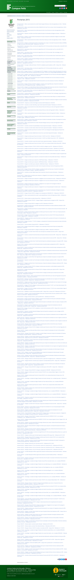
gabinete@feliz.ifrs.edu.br (30, 573)
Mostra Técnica (10, 120)
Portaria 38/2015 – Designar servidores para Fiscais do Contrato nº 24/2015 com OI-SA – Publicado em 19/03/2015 (39, 136)
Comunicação (11, 68)
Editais (8, 33)
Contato (53, 12)
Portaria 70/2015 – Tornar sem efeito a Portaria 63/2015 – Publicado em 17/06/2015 (33, 224)
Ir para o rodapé (26, 1)
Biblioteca (11, 106)
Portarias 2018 (10, 79)
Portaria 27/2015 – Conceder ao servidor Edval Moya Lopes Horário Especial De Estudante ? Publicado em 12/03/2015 (39, 104)
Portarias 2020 (10, 76)
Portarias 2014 (10, 84)
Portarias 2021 (10, 74)
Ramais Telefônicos (10, 47)
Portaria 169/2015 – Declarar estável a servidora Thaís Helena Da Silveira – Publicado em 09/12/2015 (36, 526)
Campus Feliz (14, 15)
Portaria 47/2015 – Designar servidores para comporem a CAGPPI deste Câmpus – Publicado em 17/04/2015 (37, 159)
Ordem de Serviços (11, 70)
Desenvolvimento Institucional (11, 125)
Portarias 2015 (10, 83)
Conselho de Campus (11, 62)
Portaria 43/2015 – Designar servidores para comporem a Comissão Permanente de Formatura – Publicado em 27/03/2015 (40, 148)
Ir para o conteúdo (9, 1)
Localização (9, 45)
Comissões (11, 67)
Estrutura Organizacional (10, 49)
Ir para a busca (20, 1)
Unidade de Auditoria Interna (11, 134)
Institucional (19, 15)
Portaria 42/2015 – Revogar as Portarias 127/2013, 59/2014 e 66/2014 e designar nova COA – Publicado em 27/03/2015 (40, 146)
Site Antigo (65, 12)
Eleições (11, 90)
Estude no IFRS (9, 38)
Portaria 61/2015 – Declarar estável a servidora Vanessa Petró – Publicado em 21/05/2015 (34, 198)
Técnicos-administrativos (10, 59)
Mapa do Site (65, 1)
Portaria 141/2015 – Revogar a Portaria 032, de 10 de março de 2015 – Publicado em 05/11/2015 (35, 443)
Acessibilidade (61, 1)
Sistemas (8, 129)
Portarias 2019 (10, 77)
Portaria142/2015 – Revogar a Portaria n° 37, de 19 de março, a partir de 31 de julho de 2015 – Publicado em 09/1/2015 (39, 445)
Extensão (11, 116)
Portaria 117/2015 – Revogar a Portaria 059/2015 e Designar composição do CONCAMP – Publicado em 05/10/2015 (39, 370)
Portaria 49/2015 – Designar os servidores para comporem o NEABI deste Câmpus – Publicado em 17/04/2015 (38, 163)
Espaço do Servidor (10, 31)
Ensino (11, 102)
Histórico (9, 44)
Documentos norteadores (9, 54)
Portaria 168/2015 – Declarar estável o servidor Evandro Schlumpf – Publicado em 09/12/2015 (35, 524)
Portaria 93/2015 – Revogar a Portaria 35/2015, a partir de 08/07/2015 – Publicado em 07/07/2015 (36, 296)
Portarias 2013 (10, 86)
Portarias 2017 (10, 80)
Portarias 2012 (10, 87)
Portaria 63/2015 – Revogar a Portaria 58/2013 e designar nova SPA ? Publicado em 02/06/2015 (35, 203)
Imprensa (61, 12)
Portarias (23, 15)
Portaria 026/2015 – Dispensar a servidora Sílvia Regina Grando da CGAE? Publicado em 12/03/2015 (36, 102)
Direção (8, 94)
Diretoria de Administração (11, 99)
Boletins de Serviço (10, 89)
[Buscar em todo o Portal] (66, 6)
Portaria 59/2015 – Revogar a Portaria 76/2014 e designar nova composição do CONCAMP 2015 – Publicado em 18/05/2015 (40, 193)
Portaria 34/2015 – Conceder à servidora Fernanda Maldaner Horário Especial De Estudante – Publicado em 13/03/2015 (39, 125)
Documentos (9, 34)
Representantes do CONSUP (10, 65)
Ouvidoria (56, 12)
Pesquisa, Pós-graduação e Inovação (11, 112)
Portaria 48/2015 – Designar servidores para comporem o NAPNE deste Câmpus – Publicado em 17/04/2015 (37, 161)
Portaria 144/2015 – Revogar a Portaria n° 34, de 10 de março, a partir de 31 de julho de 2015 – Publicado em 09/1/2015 (40, 449)
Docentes (9, 57)
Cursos (8, 36)
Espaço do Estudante (11, 30)
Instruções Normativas (11, 51)
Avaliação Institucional (11, 55)
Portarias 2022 (10, 73)
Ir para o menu (15, 1)
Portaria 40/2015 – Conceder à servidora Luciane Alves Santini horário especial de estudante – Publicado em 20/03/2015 (39, 141)
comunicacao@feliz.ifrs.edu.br (15, 573)
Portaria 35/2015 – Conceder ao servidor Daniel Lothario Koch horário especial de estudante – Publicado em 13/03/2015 (39, 127)
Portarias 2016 (10, 82)
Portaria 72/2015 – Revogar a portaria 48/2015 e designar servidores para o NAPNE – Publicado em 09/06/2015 (38, 229)
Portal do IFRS (48, 12)
